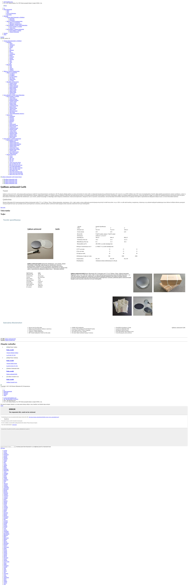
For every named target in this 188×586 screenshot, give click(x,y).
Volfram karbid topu (14, 142)
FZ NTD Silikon (13, 76)
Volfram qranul (12, 146)
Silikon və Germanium (14, 22)
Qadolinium (12, 116)
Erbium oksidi (12, 126)
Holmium (11, 117)
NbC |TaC (11, 158)
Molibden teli (12, 141)
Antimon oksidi (13, 101)
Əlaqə (5, 34)
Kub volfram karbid (14, 152)
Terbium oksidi (12, 134)
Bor (10, 48)
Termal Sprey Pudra (14, 148)
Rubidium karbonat (13, 100)
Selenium (11, 59)
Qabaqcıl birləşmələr (14, 32)
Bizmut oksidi (12, 103)
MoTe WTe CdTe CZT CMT (16, 174)
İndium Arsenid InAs (10, 340)
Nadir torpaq (12, 28)
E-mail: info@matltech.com (10, 397)
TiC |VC (11, 161)
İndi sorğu (3, 207)
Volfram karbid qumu (14, 145)
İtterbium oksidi (13, 136)
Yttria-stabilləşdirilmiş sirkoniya (16, 113)
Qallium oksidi (12, 104)
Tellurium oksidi (13, 108)
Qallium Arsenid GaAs (11, 382)
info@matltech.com (8, 1)
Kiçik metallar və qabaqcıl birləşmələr (15, 29)
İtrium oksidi (12, 137)
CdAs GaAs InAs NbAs (15, 162)
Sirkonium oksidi (13, 111)
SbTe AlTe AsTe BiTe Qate (15, 171)
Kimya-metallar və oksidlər (15, 26)
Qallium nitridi (12, 92)
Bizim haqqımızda (8, 9)
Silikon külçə (12, 79)
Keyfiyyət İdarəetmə (11, 13)
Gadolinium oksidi (13, 128)
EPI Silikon (12, 77)
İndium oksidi (12, 107)
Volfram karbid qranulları (15, 144)
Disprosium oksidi (13, 125)
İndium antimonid (13, 87)
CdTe (10, 67)
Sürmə (10, 43)
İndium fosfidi (12, 88)
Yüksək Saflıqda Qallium (12, 352)
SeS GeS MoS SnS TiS (14, 163)
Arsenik (11, 46)
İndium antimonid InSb (10, 338)
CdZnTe (11, 68)
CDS (10, 66)
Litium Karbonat (13, 99)
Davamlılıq (9, 14)
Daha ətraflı (10, 350)
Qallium (11, 52)
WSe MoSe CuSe (13, 170)
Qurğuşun (11, 56)
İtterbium (11, 121)
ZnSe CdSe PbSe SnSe (14, 169)
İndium (11, 55)
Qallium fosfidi (12, 89)
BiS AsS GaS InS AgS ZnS (15, 165)
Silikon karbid (12, 91)
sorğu (2, 405)
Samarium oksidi (13, 133)
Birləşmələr (12, 20)
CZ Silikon (12, 74)
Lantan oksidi (12, 130)
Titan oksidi (12, 112)
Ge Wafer (11, 80)
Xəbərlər (6, 33)
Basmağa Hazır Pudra (14, 149)
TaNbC (11, 157)
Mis (10, 51)
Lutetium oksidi (13, 132)
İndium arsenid (12, 84)
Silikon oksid (12, 109)
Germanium (12, 54)
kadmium (11, 50)
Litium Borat (12, 97)
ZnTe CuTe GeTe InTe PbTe (16, 173)
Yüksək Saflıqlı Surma (11, 363)
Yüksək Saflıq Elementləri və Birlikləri (15, 17)
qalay (10, 60)
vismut (10, 47)
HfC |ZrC (11, 159)
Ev (4, 8)
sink (10, 63)
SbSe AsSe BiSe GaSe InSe (15, 167)
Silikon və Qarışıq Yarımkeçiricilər (14, 21)
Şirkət (7, 10)
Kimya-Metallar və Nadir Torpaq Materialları (16, 25)
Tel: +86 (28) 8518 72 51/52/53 (11, 399)
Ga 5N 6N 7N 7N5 (10, 355)
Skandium (11, 120)
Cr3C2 (11, 155)
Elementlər (11, 18)
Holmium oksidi (13, 129)
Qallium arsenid (13, 83)
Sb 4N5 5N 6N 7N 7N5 (12, 366)
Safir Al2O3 (12, 93)
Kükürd (11, 58)
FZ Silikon (11, 75)
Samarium (11, 118)
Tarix (7, 12)
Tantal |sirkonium (13, 153)
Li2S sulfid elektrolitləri (14, 166)
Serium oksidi (12, 124)
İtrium (10, 122)
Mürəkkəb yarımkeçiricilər (15, 24)
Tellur (10, 62)
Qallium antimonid (13, 85)
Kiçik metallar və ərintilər (15, 30)
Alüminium (12, 44)
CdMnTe (11, 70)
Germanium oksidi (13, 105)
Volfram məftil (12, 150)
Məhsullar (6, 16)
